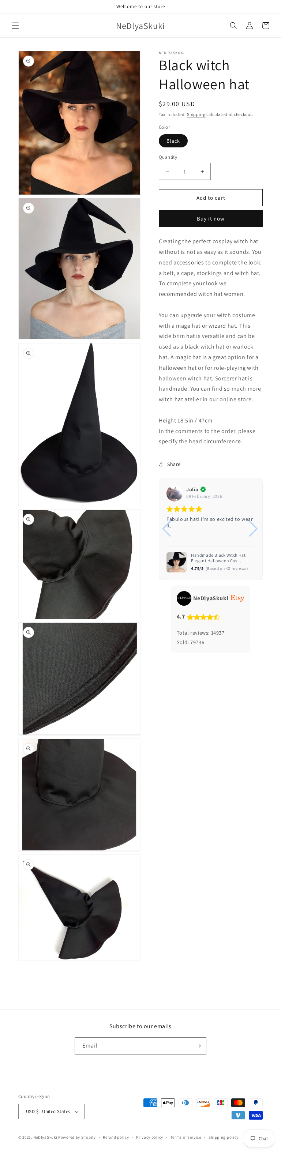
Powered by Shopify (77, 1137)
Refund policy (116, 1137)
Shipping (196, 114)
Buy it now (211, 218)
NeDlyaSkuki (45, 1137)
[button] (15, 26)
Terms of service (186, 1137)
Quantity (168, 157)
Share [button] (174, 464)
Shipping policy (224, 1137)
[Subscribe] (198, 1046)
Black (173, 141)
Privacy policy (149, 1137)
